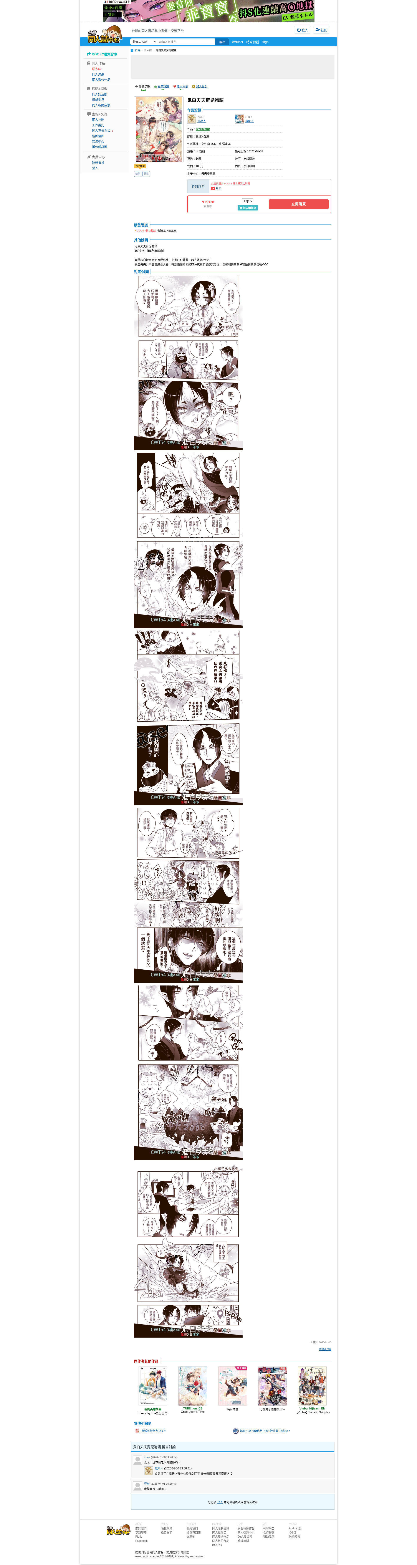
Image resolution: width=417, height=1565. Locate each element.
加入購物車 (249, 208)
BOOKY (217, 1545)
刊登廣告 (269, 1528)
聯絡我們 (192, 1528)
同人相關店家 (101, 105)
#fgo (265, 42)
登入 (305, 30)
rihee (147, 1457)
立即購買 (298, 204)
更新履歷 (141, 1532)
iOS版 (292, 1532)
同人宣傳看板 (101, 130)
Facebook (141, 1540)
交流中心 (98, 141)
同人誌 (96, 69)
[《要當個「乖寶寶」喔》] (208, 11)
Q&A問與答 (245, 1536)
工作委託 (98, 125)
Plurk (138, 1536)
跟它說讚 (163, 86)
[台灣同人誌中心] (105, 33)
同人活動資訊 (220, 1528)
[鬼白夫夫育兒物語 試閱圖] (188, 363)
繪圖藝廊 (98, 136)
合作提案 (269, 1532)
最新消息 (98, 99)
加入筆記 (201, 86)
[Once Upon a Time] (192, 1386)
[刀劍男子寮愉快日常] (272, 1386)
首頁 (137, 50)
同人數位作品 (101, 79)
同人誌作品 (219, 1532)
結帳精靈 (294, 1536)
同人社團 (98, 119)
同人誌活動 (99, 94)
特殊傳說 (252, 42)
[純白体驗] (232, 1386)
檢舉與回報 (194, 1532)
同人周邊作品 (220, 1536)
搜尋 (222, 42)
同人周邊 (98, 74)
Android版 (295, 1528)
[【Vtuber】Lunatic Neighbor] (312, 1386)
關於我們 (141, 1528)
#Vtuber (237, 42)
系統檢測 (243, 1540)
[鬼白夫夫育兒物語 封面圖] (159, 129)
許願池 (191, 1536)
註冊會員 (98, 162)
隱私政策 (166, 1528)
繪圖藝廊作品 (246, 1528)
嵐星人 (201, 121)
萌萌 (137, 173)
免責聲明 (166, 1532)
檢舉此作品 (325, 1349)
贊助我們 (269, 1536)
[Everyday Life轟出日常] (153, 1386)
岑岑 (147, 1483)
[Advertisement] (233, 66)
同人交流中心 (246, 1532)
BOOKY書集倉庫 (104, 54)
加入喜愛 (182, 86)
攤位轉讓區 (99, 147)
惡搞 (146, 173)
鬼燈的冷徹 (203, 129)
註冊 (324, 30)
